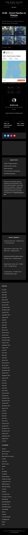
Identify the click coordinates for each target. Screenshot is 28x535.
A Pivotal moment (9, 243)
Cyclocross (4, 461)
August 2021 (5, 438)
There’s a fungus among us (10, 163)
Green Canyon (5, 464)
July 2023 (4, 380)
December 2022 (6, 398)
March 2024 (5, 360)
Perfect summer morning (10, 166)
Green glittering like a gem (10, 273)
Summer (4, 514)
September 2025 (6, 315)
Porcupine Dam (6, 494)
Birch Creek (5, 454)
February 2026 (5, 302)
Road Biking (5, 499)
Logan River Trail (6, 481)
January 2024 (5, 365)
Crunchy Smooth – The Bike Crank (12, 271)
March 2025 (5, 330)
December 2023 (6, 368)
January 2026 (5, 305)
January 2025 (5, 335)
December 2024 (6, 337)
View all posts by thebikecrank (14, 113)
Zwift (9, 47)
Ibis (3, 469)
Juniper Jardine (5, 476)
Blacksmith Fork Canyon (8, 456)
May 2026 (4, 294)
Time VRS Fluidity (6, 517)
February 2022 (5, 423)
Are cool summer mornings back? (12, 171)
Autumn (11, 87)
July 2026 (4, 289)
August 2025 (5, 317)
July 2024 (4, 350)
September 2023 (6, 375)
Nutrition (4, 489)
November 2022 (6, 400)
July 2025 (4, 320)
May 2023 (4, 385)
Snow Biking (5, 509)
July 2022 (4, 411)
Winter (3, 522)
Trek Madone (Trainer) (14, 83)
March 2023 (5, 390)
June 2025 (4, 322)
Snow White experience (9, 173)
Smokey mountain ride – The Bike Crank (14, 241)
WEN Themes (15, 532)
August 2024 (5, 347)
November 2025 (6, 310)
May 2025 (4, 325)
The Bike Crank (14, 2)
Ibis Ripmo (4, 474)
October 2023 (5, 373)
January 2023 (5, 395)
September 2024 (6, 345)
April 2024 (4, 358)
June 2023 (4, 383)
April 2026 (4, 297)
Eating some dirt (15, 250)
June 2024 (4, 352)
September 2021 (6, 436)
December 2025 (6, 307)
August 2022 (5, 408)
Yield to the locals (8, 168)
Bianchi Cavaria (5, 451)
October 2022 (5, 403)
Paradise (4, 491)
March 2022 (5, 421)
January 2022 (5, 426)
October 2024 (5, 342)
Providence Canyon (6, 496)
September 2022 (6, 405)
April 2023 (4, 388)
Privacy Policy (18, 530)
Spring (3, 512)
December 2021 (6, 428)
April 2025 (4, 327)
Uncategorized (5, 519)
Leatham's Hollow (6, 479)
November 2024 (6, 340)
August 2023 (5, 378)
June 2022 (4, 413)
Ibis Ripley (4, 471)
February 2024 (5, 363)
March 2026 (5, 299)
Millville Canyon (6, 484)
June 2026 (4, 292)
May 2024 (4, 355)
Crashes (4, 459)
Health (3, 466)
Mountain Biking (6, 486)
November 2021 (6, 431)
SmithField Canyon (6, 507)
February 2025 (5, 332)
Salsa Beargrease (6, 501)
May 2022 (4, 416)
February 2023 (5, 393)
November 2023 (6, 370)
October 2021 (5, 433)
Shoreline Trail (5, 504)
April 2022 (4, 418)
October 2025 (5, 312)
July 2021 (4, 441)
